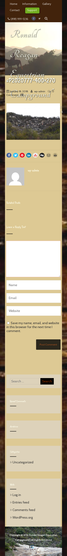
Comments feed (24, 510)
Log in (17, 495)
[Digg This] (41, 155)
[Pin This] (22, 155)
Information (29, 4)
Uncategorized (23, 462)
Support (32, 10)
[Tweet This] (15, 155)
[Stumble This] (35, 155)
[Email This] (48, 155)
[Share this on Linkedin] (28, 155)
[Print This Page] (55, 155)
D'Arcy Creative (42, 547)
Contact (15, 10)
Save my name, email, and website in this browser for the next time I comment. (32, 327)
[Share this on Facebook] (8, 155)
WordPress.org (23, 517)
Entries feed (21, 502)
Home (13, 4)
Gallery (46, 4)
